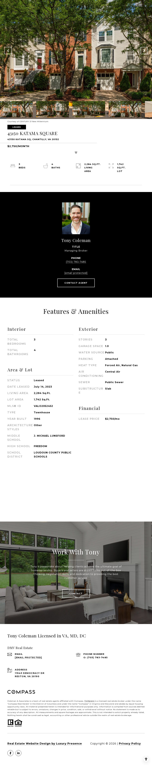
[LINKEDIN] (18, 753)
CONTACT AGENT (76, 283)
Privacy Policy (130, 743)
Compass (89, 701)
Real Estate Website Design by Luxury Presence (44, 743)
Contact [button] (76, 593)
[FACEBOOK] (10, 753)
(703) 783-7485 (76, 261)
